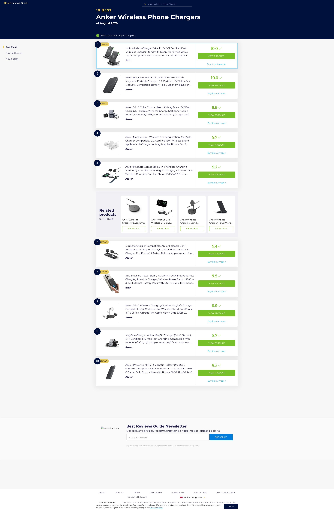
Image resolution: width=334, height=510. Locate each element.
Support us (178, 492)
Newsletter (12, 59)
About (102, 492)
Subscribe (221, 437)
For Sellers (200, 492)
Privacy (120, 492)
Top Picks (11, 47)
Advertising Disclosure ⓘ (137, 497)
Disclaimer (156, 492)
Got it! (231, 506)
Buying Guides (14, 53)
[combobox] (167, 4)
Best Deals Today (226, 492)
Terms (137, 492)
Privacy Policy (156, 507)
